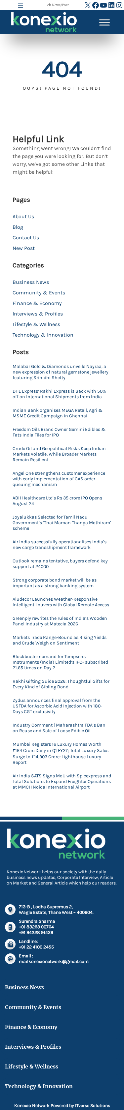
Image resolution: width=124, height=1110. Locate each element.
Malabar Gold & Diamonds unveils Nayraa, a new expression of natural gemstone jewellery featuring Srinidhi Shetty (60, 372)
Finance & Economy (37, 303)
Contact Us (26, 237)
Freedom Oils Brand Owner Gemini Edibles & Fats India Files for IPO (59, 432)
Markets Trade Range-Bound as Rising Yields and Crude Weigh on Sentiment (59, 640)
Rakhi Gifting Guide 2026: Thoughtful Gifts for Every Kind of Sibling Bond (61, 684)
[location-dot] (10, 909)
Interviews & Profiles (38, 314)
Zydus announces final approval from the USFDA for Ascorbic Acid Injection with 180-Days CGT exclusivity (57, 706)
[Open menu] (20, 5)
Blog (18, 227)
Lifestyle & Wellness (36, 324)
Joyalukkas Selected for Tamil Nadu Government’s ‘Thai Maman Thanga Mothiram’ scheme (62, 522)
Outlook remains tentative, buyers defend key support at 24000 (60, 563)
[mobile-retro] (10, 927)
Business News (31, 282)
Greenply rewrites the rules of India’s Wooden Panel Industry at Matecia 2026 (60, 621)
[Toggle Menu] (104, 22)
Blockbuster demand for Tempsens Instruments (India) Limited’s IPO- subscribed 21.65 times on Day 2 (60, 662)
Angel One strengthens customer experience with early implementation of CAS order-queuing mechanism (59, 478)
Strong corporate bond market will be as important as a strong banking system (55, 582)
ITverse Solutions (92, 1105)
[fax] (10, 944)
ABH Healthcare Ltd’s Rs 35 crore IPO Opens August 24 (57, 500)
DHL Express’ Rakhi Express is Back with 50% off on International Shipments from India (59, 394)
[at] (10, 958)
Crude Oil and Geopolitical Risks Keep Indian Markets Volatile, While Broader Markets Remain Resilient (59, 454)
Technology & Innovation (43, 335)
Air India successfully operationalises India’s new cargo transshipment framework (59, 544)
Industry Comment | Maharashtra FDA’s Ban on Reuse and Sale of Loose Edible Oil (59, 728)
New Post (24, 248)
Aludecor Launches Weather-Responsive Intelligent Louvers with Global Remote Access (61, 602)
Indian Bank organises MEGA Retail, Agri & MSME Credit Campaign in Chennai (58, 413)
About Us (23, 216)
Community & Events (39, 292)
